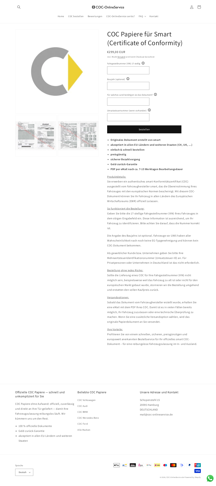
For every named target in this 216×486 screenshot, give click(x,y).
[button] (19, 7)
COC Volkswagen (86, 400)
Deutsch (22, 472)
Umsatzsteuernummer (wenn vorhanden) (126, 110)
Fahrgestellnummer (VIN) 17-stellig (123, 63)
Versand (121, 57)
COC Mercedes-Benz (88, 417)
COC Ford (82, 423)
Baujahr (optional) (116, 79)
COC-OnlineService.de (175, 477)
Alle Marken (83, 429)
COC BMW (82, 411)
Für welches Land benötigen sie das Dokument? (130, 94)
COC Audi (82, 405)
